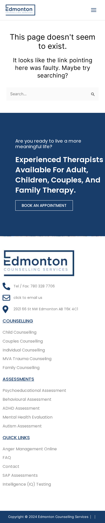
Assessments (18, 379)
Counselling (18, 321)
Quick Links (16, 437)
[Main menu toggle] (94, 10)
